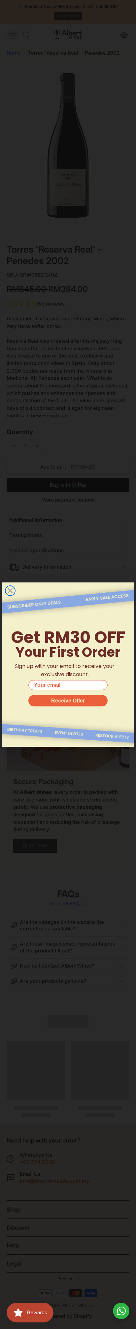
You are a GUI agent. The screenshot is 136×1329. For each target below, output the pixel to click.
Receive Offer (68, 700)
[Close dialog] (10, 591)
